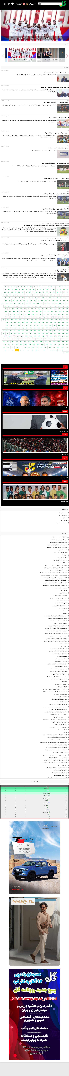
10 (40, 287)
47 (47, 292)
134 (3, 303)
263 (27, 325)
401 (59, 350)
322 (55, 336)
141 (44, 306)
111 (24, 301)
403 (52, 350)
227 (40, 320)
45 (53, 292)
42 (64, 292)
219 (6, 317)
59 (5, 292)
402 (55, 350)
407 (36, 350)
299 (11, 331)
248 (23, 323)
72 (27, 295)
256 (54, 325)
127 (30, 303)
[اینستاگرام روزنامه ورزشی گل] (34, 1014)
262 (31, 325)
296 (23, 331)
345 (25, 339)
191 (48, 314)
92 (26, 298)
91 (29, 298)
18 (14, 287)
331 (18, 336)
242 (47, 323)
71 (30, 295)
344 (29, 339)
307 (47, 334)
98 (6, 298)
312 (27, 334)
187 (63, 314)
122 (49, 303)
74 (20, 295)
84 (53, 298)
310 (35, 334)
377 (25, 345)
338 (54, 339)
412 (17, 350)
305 (55, 334)
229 (32, 320)
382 (5, 345)
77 (10, 295)
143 (36, 306)
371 (51, 345)
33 (30, 290)
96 (12, 298)
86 (46, 298)
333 (10, 336)
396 (12, 347)
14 (27, 287)
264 (23, 325)
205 (59, 317)
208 (48, 317)
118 (63, 303)
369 (59, 345)
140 (47, 306)
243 (43, 323)
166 (13, 309)
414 (9, 350)
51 (33, 292)
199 (18, 314)
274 (47, 328)
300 (7, 331)
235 (8, 320)
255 (59, 325)
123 (45, 303)
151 (5, 306)
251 (11, 323)
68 (40, 295)
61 (64, 295)
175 (44, 312)
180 (25, 312)
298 (15, 331)
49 (40, 292)
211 (36, 317)
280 (23, 328)
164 (21, 309)
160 (35, 309)
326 (39, 336)
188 (59, 314)
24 (60, 290)
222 (60, 320)
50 (36, 292)
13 (30, 287)
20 (8, 287)
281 (19, 328)
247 (27, 323)
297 (19, 331)
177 (37, 312)
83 (57, 298)
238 (63, 323)
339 (50, 339)
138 (55, 306)
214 (25, 317)
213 (29, 317)
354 (54, 342)
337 (58, 339)
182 (18, 312)
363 (17, 342)
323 (51, 336)
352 (63, 342)
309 (39, 334)
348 (12, 339)
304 (59, 334)
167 (9, 309)
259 (42, 325)
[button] (3, 56)
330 (22, 336)
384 (62, 347)
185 (6, 312)
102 (57, 301)
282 (15, 328)
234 (12, 320)
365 (8, 342)
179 (29, 312)
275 (43, 328)
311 (31, 334)
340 (46, 339)
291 (43, 331)
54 (22, 292)
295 (27, 331)
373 (42, 345)
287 (59, 331)
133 (7, 303)
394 (21, 347)
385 (58, 347)
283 (11, 328)
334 (5, 336)
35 (23, 290)
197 (25, 314)
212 (33, 317)
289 (50, 331)
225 (48, 320)
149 (13, 306)
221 (63, 320)
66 (47, 295)
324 (47, 336)
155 (55, 309)
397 (8, 347)
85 (50, 298)
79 (3, 295)
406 (40, 350)
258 (46, 325)
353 (58, 342)
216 (17, 317)
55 (19, 292)
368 (63, 345)
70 (34, 295)
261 (34, 325)
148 (17, 306)
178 (33, 312)
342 (38, 339)
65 (51, 295)
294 (31, 331)
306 (51, 334)
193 (40, 314)
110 (27, 301)
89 (36, 298)
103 (53, 301)
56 (15, 292)
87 (43, 298)
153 (63, 309)
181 (21, 312)
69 (37, 295)
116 (6, 301)
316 (11, 334)
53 (26, 292)
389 (41, 347)
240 (55, 323)
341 (41, 339)
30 (40, 290)
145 (28, 306)
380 (13, 345)
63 (57, 295)
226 (44, 320)
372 (47, 345)
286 (63, 331)
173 (52, 312)
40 (5, 290)
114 (13, 301)
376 (30, 345)
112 (20, 301)
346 (21, 339)
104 (49, 301)
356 (46, 342)
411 (20, 350)
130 (19, 303)
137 (59, 306)
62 (61, 295)
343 (33, 339)
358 (37, 342)
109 (31, 301)
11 (37, 287)
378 (21, 345)
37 (16, 290)
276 (39, 328)
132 (11, 303)
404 (48, 350)
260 (38, 325)
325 (43, 336)
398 (4, 347)
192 (44, 314)
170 (63, 312)
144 (32, 306)
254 (63, 325)
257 (50, 325)
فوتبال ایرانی (65, 537)
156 (51, 309)
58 (8, 292)
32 (33, 290)
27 (50, 290)
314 (19, 334)
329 (26, 336)
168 (5, 309)
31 (37, 290)
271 (59, 328)
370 (55, 345)
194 (37, 314)
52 (30, 292)
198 (21, 314)
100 (64, 301)
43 (60, 292)
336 (63, 339)
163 (24, 309)
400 (63, 350)
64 (54, 295)
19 (11, 287)
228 (36, 320)
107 (38, 301)
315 (15, 334)
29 (43, 290)
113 (17, 301)
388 (45, 347)
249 (19, 323)
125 (38, 303)
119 (60, 303)
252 (7, 323)
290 (46, 331)
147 (21, 306)
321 (59, 336)
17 (18, 287)
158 (43, 309)
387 (50, 347)
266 (15, 325)
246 (31, 323)
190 (51, 314)
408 (32, 350)
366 (4, 342)
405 (44, 350)
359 (33, 342)
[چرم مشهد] (34, 931)
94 (19, 298)
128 (26, 303)
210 (40, 317)
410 (24, 350)
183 (14, 312)
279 (27, 328)
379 (17, 345)
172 (56, 312)
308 (43, 334)
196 (29, 314)
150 (9, 306)
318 (3, 334)
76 (13, 295)
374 (38, 345)
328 (30, 336)
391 (33, 347)
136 (63, 306)
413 (13, 350)
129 (22, 303)
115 (9, 301)
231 (24, 320)
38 (12, 290)
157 (47, 309)
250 (15, 323)
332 (14, 336)
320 (63, 336)
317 (7, 334)
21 (5, 287)
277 (35, 328)
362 (21, 342)
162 (28, 309)
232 (20, 320)
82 (60, 298)
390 (37, 347)
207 (51, 317)
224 (52, 320)
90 (32, 298)
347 (16, 339)
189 (55, 314)
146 (24, 306)
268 (7, 325)
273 (51, 328)
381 (9, 345)
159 (39, 309)
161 (32, 309)
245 (35, 323)
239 (59, 323)
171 (60, 312)
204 (63, 317)
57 (12, 292)
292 (39, 331)
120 (56, 303)
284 (7, 328)
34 (26, 290)
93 (22, 298)
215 (21, 317)
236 (3, 320)
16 (21, 287)
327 (35, 336)
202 (6, 314)
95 (16, 298)
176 (40, 312)
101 (60, 301)
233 (16, 320)
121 (53, 303)
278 (31, 328)
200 (14, 314)
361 (25, 342)
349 (8, 339)
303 (63, 334)
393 (25, 347)
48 (43, 292)
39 (9, 290)
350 (4, 339)
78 (7, 295)
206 (55, 317)
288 (55, 331)
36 (19, 290)
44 (57, 292)
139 (51, 306)
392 (29, 347)
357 (41, 342)
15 (24, 287)
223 (56, 320)
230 (28, 320)
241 (51, 323)
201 (10, 314)
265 (19, 325)
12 (34, 287)
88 (39, 298)
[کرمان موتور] (34, 857)
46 (50, 292)
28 (47, 290)
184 (10, 312)
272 (55, 328)
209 (44, 317)
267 (11, 325)
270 (63, 328)
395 (17, 347)
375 (34, 345)
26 (53, 290)
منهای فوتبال (54, 537)
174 (48, 312)
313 (23, 334)
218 (10, 317)
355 (50, 342)
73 (24, 295)
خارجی (59, 537)
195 (33, 314)
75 (17, 295)
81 (64, 298)
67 (44, 295)
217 (14, 317)
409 (28, 350)
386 (54, 347)
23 (64, 290)
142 (40, 306)
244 (39, 323)
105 (46, 301)
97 (9, 298)
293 (35, 331)
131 (15, 303)
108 (35, 301)
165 (17, 309)
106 (42, 301)
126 (34, 303)
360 (29, 342)
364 (13, 342)
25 (57, 290)
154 (59, 309)
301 (3, 331)
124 (41, 303)
